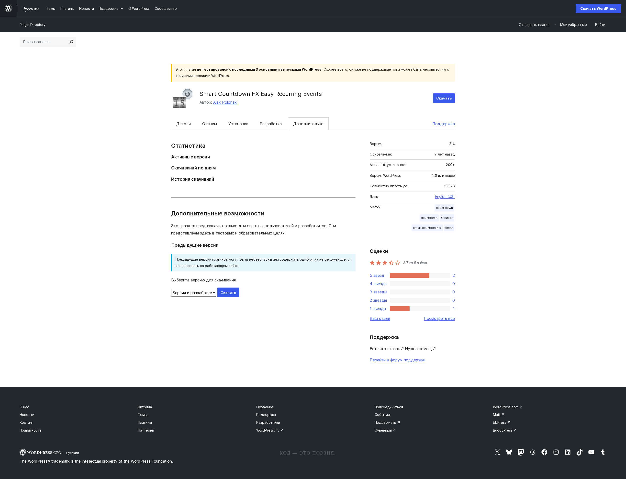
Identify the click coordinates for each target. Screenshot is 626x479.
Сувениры (385, 430)
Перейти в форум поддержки (397, 359)
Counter (447, 218)
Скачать (444, 98)
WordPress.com (508, 407)
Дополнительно (308, 123)
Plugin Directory (32, 24)
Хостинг (26, 422)
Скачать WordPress (598, 8)
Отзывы (209, 123)
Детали (183, 123)
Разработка (271, 123)
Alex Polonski (225, 102)
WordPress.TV (270, 430)
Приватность (31, 430)
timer (449, 228)
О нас (24, 407)
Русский (72, 453)
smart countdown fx (427, 228)
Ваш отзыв (380, 318)
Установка (238, 123)
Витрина (145, 407)
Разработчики (268, 422)
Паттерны (146, 430)
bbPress (502, 422)
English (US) (445, 196)
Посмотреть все (439, 318)
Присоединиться (389, 407)
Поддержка (443, 123)
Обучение (264, 407)
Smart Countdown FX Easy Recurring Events (261, 93)
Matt (498, 414)
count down (444, 208)
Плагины (145, 422)
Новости (27, 414)
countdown (429, 218)
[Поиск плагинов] (71, 42)
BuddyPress (505, 430)
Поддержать (387, 422)
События (382, 414)
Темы (142, 414)
